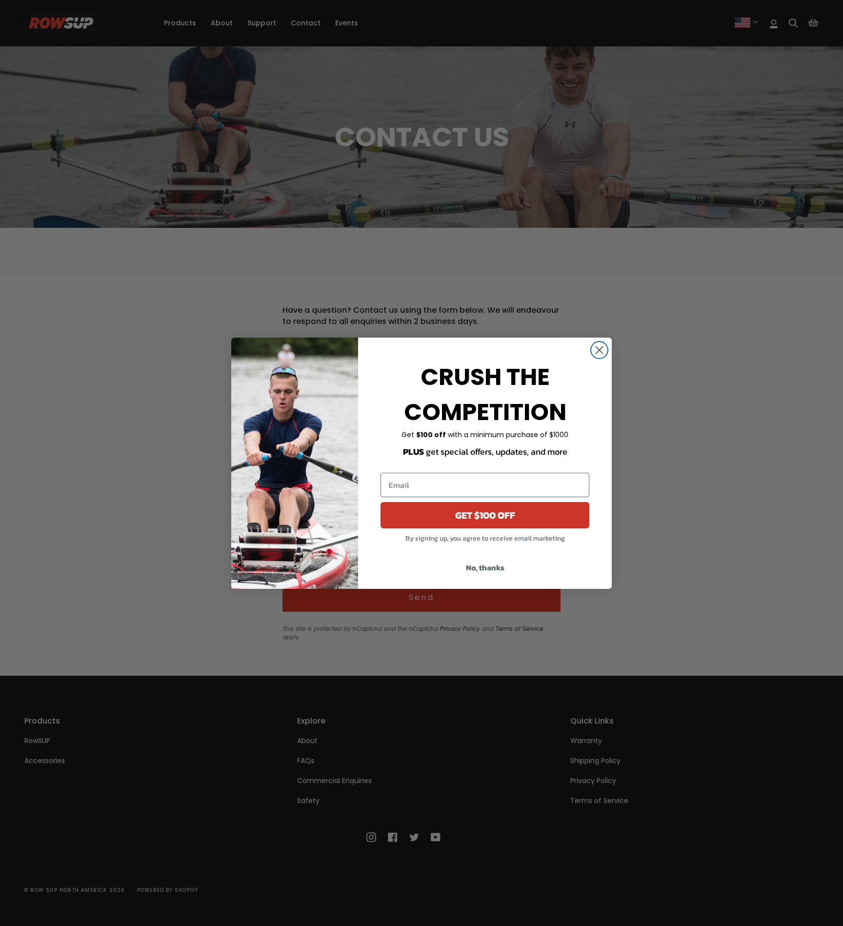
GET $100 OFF (485, 515)
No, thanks (485, 567)
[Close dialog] (599, 350)
